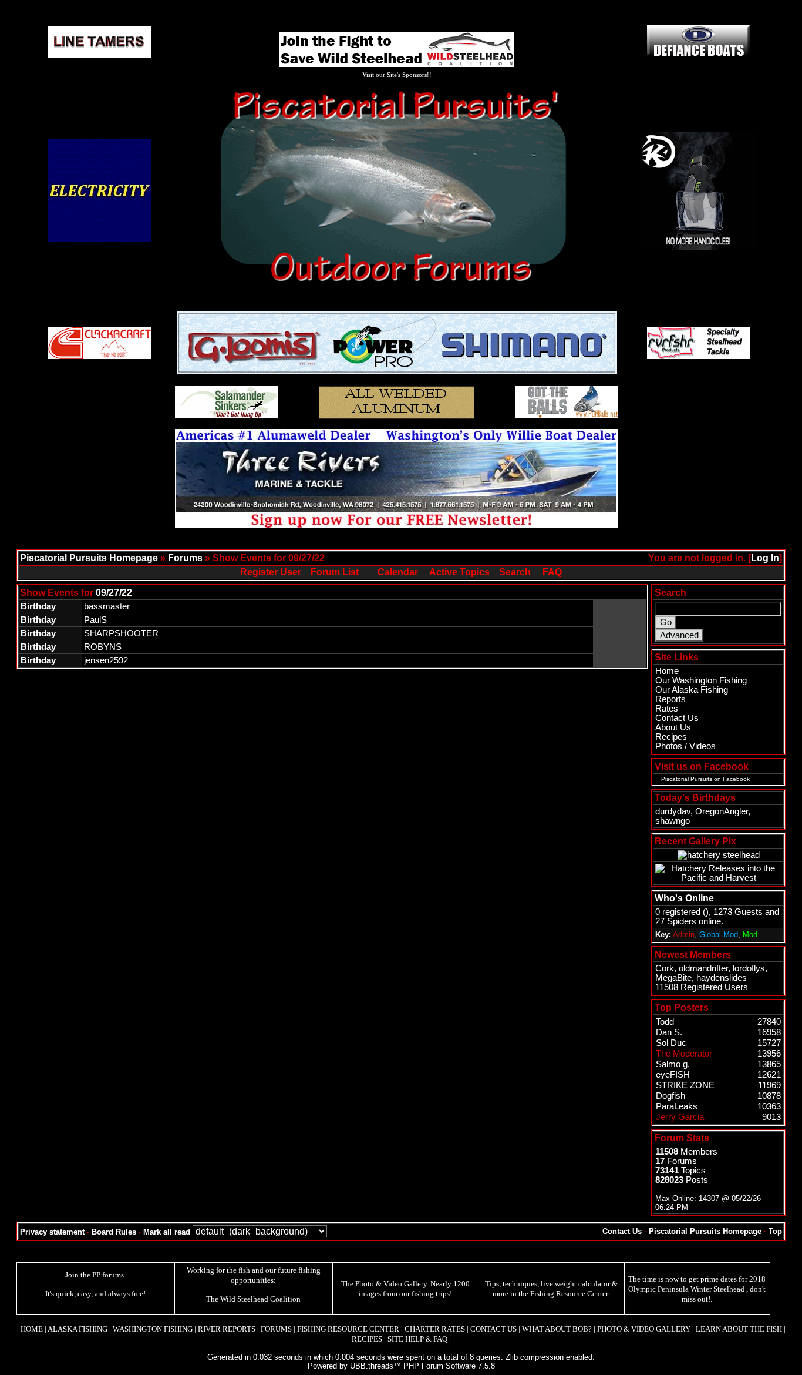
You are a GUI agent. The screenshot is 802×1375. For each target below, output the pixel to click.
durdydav (672, 811)
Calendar (398, 572)
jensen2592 (106, 660)
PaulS (95, 620)
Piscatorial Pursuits (686, 779)
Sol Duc (671, 1043)
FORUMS (276, 1328)
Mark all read (166, 1232)
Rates (666, 708)
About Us (673, 727)
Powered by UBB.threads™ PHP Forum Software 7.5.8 (401, 1365)
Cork (664, 968)
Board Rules (114, 1232)
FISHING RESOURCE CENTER (348, 1328)
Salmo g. (673, 1064)
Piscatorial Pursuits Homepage (89, 558)
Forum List (335, 572)
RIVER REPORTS (225, 1328)
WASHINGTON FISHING (153, 1328)
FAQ (552, 572)
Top (775, 1231)
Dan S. (669, 1032)
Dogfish (670, 1096)
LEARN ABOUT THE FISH (739, 1328)
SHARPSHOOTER (121, 633)
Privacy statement (52, 1232)
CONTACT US (493, 1328)
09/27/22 (114, 593)
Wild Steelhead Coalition (260, 1298)
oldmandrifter (703, 968)
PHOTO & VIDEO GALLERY (643, 1328)
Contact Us (677, 718)
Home (667, 671)
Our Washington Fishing (701, 680)
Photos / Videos (685, 746)
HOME (32, 1328)
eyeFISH (673, 1074)
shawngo (672, 821)
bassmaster (107, 606)
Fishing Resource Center (569, 1293)
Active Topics (459, 572)
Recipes (671, 737)
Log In (765, 558)
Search (515, 572)
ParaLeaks (676, 1106)
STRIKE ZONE (685, 1085)
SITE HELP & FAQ (417, 1338)
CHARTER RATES (435, 1328)
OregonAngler (721, 811)
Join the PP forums (94, 1274)
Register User (270, 572)
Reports (670, 699)
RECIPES (367, 1338)
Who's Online (684, 898)
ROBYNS (103, 647)
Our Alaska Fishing (691, 690)
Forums (185, 558)
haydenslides (721, 977)
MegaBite (673, 977)
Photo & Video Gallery (391, 1283)
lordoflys (749, 968)
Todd (665, 1022)
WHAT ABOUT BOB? (557, 1328)
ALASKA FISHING (77, 1328)
